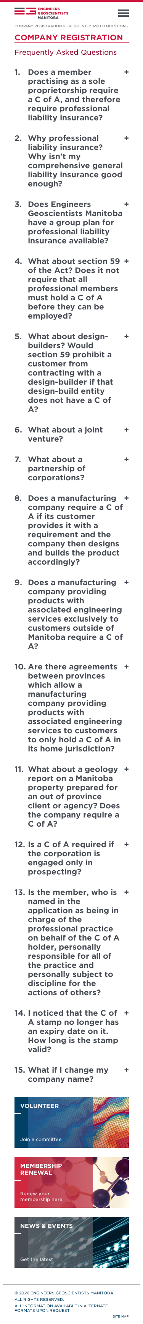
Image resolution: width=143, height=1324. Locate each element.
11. (19, 769)
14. (20, 1013)
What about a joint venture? (65, 434)
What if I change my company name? (68, 1074)
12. (19, 844)
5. (18, 336)
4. (18, 261)
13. (19, 892)
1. (17, 72)
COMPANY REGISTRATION (38, 26)
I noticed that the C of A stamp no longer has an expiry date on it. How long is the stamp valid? (73, 1031)
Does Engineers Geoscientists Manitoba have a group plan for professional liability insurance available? (75, 222)
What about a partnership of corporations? (56, 468)
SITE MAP (121, 1316)
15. (19, 1070)
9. (18, 582)
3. (18, 204)
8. (18, 498)
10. (20, 666)
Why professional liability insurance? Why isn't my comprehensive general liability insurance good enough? (75, 161)
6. (18, 429)
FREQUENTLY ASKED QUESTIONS (97, 26)
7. (17, 459)
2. (18, 138)
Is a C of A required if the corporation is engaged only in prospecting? (71, 858)
